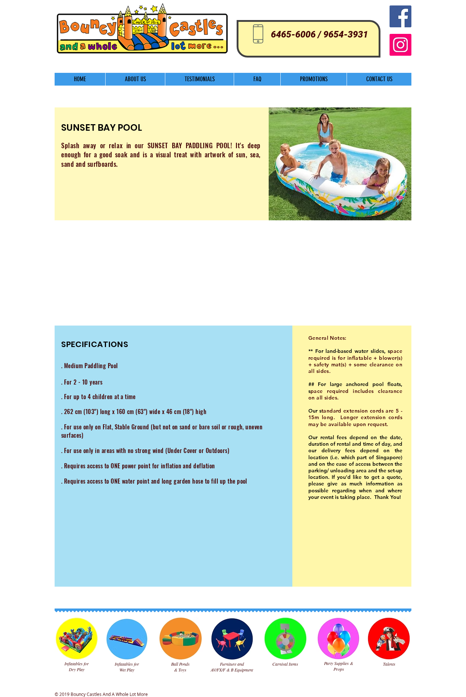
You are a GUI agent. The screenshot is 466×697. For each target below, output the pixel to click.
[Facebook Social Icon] (400, 16)
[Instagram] (400, 45)
